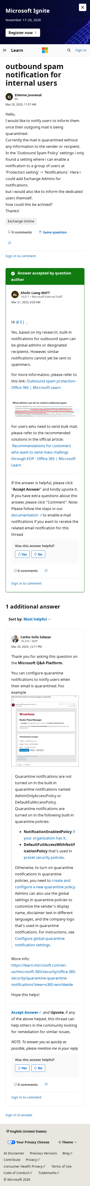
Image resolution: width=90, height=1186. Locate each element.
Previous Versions (43, 1153)
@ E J (20, 322)
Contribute (12, 1159)
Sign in (80, 50)
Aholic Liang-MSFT (35, 293)
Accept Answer (24, 1012)
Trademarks (47, 1173)
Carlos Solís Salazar (36, 637)
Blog (66, 1153)
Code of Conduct (16, 1173)
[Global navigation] (4, 50)
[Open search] (69, 50)
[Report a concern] (10, 243)
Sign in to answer (19, 1115)
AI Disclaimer (14, 1153)
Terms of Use (61, 1166)
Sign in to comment (21, 256)
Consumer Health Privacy (23, 1166)
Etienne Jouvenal (28, 95)
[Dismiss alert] (82, 7)
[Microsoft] (45, 50)
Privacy (31, 1159)
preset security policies (44, 857)
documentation (25, 515)
